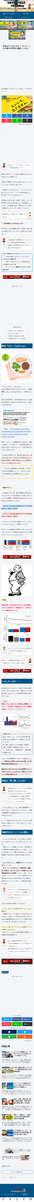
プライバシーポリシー (9, 1194)
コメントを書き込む (17, 1172)
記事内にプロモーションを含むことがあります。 (16, 90)
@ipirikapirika (14, 167)
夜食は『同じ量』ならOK (16, 336)
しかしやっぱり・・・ (15, 333)
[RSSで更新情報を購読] (24, 1037)
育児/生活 (5, 972)
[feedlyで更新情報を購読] (9, 1037)
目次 (14, 327)
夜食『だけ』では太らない (17, 331)
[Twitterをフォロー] (24, 1032)
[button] (27, 121)
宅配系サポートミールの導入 (17, 338)
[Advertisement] (17, 68)
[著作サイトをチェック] (9, 1032)
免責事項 (24, 1194)
